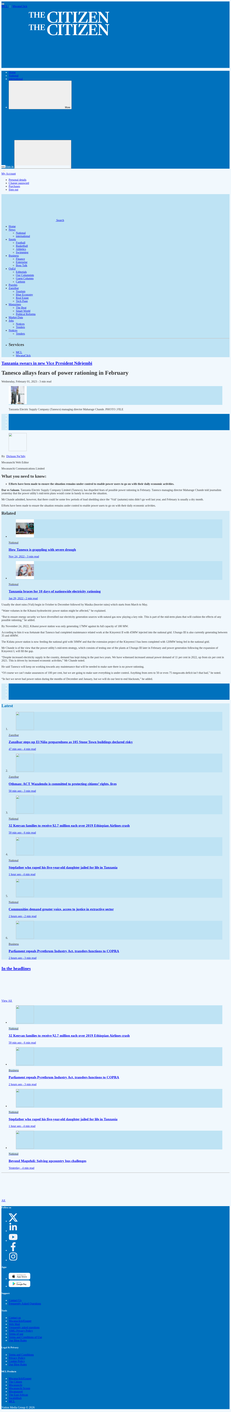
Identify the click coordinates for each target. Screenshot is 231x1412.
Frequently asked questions (24, 1327)
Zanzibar (14, 288)
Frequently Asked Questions (25, 1303)
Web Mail (14, 1324)
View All (6, 1000)
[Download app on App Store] (19, 1286)
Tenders (20, 327)
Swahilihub (15, 1398)
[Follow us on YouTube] (13, 1240)
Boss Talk (21, 265)
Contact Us (15, 1300)
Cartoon (20, 281)
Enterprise (21, 262)
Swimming (22, 252)
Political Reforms (26, 314)
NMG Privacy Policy (21, 1330)
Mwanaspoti (16, 1391)
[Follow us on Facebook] (13, 1250)
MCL (4, 6)
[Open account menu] (42, 154)
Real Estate (22, 297)
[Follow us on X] (13, 1221)
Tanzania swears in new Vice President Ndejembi (46, 363)
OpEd (12, 268)
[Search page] (28, 66)
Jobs (11, 320)
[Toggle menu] (2, 4)
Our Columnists (25, 275)
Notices (20, 323)
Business (14, 255)
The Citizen (15, 1381)
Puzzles (13, 284)
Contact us (15, 1317)
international (16, 78)
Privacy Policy (17, 1357)
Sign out (13, 189)
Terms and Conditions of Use (25, 1337)
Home (12, 72)
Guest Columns (25, 278)
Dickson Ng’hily (15, 456)
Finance (20, 258)
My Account (8, 173)
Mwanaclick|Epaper (20, 1320)
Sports (12, 239)
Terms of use (16, 1333)
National (13, 75)
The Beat (21, 307)
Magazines (15, 304)
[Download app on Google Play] (19, 1278)
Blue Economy (24, 294)
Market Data (16, 317)
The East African (18, 1394)
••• (3, 166)
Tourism (20, 291)
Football (20, 242)
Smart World (23, 310)
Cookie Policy (17, 1361)
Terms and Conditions (21, 1354)
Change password (19, 183)
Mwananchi (15, 1385)
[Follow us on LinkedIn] (13, 1230)
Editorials (21, 271)
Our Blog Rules (18, 1340)
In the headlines (16, 968)
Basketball (22, 245)
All (3, 1200)
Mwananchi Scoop (19, 1388)
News (12, 229)
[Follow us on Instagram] (13, 1260)
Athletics (21, 249)
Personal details (17, 179)
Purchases (14, 186)
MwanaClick (19, 6)
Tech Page (22, 301)
